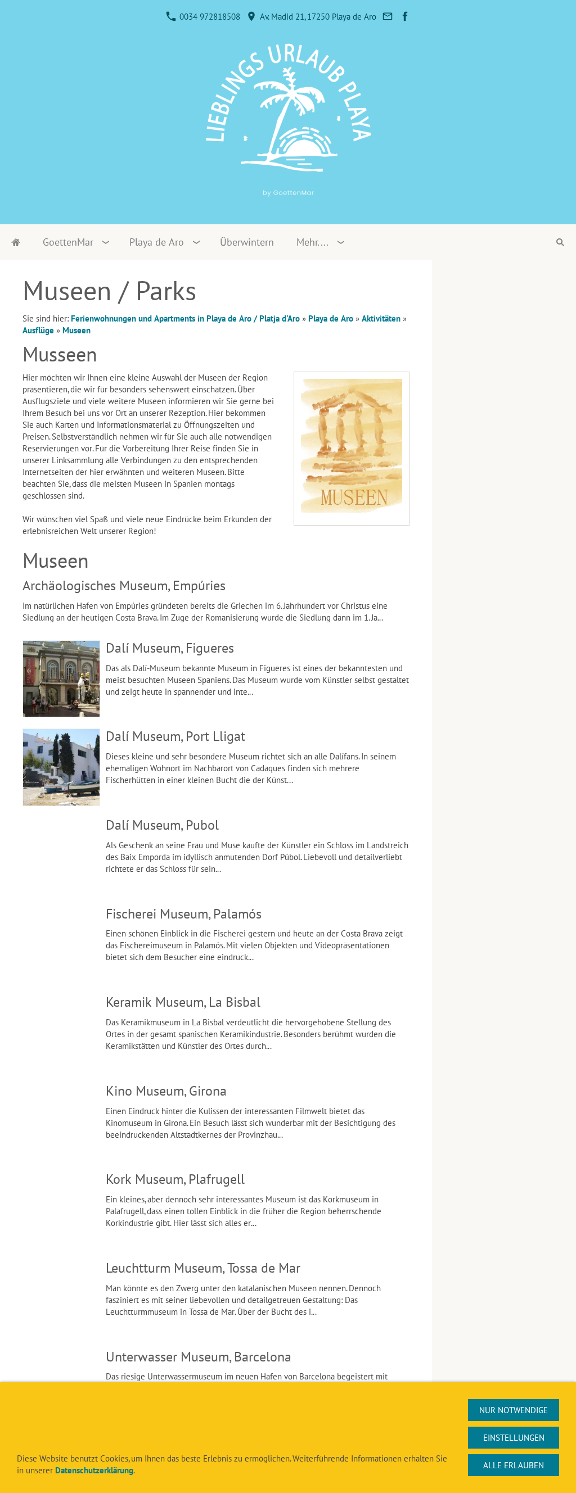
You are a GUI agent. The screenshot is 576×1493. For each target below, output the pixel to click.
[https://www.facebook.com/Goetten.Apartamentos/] (405, 16)
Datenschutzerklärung (94, 1470)
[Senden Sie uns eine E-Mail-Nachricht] (388, 16)
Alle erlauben (513, 1465)
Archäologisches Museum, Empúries (124, 585)
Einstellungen (513, 1437)
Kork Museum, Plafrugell (175, 1179)
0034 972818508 (208, 16)
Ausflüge (38, 330)
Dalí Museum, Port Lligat (175, 736)
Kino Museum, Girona (166, 1091)
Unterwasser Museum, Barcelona (198, 1356)
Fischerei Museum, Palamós (184, 913)
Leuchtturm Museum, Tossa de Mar (203, 1268)
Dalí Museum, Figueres (170, 648)
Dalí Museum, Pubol (162, 825)
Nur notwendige (513, 1410)
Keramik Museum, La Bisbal (183, 1002)
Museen (76, 330)
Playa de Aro (330, 318)
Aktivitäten (381, 318)
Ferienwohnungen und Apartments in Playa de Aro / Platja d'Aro (185, 318)
